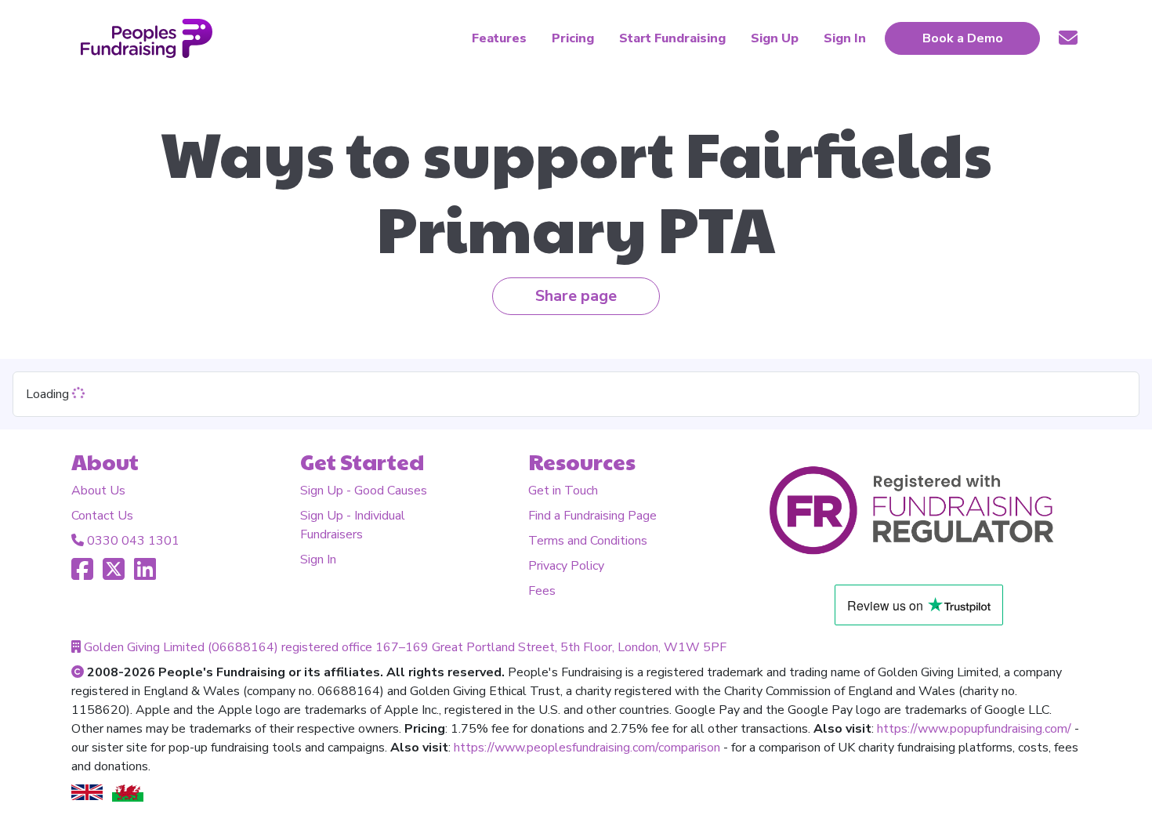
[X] (114, 574)
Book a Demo (962, 38)
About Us (98, 490)
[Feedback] (1068, 38)
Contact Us (102, 515)
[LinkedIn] (145, 574)
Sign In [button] (845, 38)
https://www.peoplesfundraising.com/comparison (587, 747)
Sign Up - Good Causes (363, 490)
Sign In (318, 559)
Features (499, 38)
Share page (576, 295)
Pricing (573, 38)
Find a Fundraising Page (592, 515)
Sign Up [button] (775, 38)
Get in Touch (563, 490)
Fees (542, 590)
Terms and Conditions (587, 540)
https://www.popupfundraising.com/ (974, 728)
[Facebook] (82, 574)
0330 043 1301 (133, 540)
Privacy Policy (566, 565)
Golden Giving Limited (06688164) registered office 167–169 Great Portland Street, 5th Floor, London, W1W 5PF (405, 647)
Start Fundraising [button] (672, 38)
